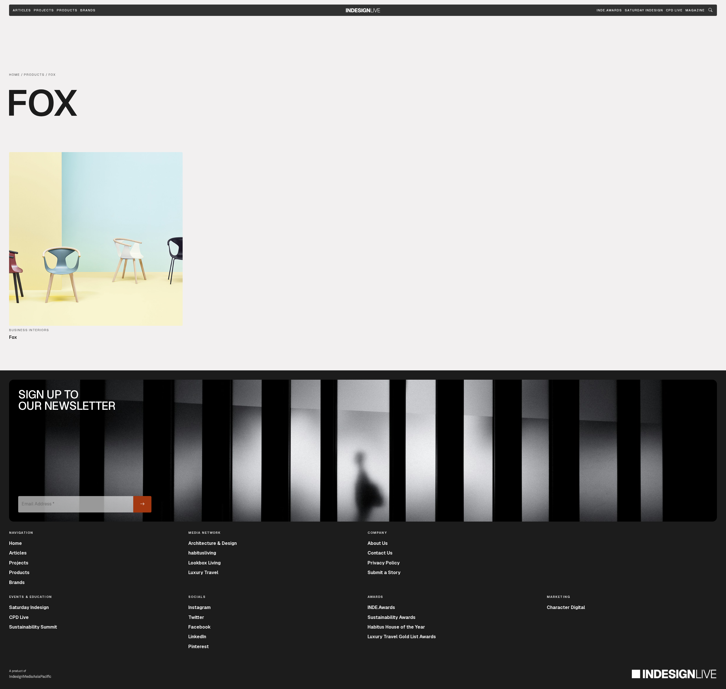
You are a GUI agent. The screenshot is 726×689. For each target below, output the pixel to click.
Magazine (695, 10)
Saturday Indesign (29, 607)
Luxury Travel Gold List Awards (402, 637)
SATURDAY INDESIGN (644, 10)
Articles (22, 10)
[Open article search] (710, 10)
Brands (88, 10)
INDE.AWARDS (609, 10)
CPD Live (19, 617)
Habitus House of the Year (396, 627)
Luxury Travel (203, 572)
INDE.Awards (381, 607)
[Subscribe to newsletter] (142, 504)
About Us (378, 543)
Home (15, 543)
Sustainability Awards (391, 617)
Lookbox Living (204, 563)
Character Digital (566, 607)
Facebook (199, 627)
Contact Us (380, 553)
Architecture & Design (212, 543)
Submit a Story (384, 572)
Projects (44, 10)
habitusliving (202, 553)
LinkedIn (197, 637)
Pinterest (198, 647)
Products (67, 10)
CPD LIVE (674, 10)
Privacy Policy (384, 563)
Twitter (196, 617)
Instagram (199, 607)
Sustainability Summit (33, 627)
